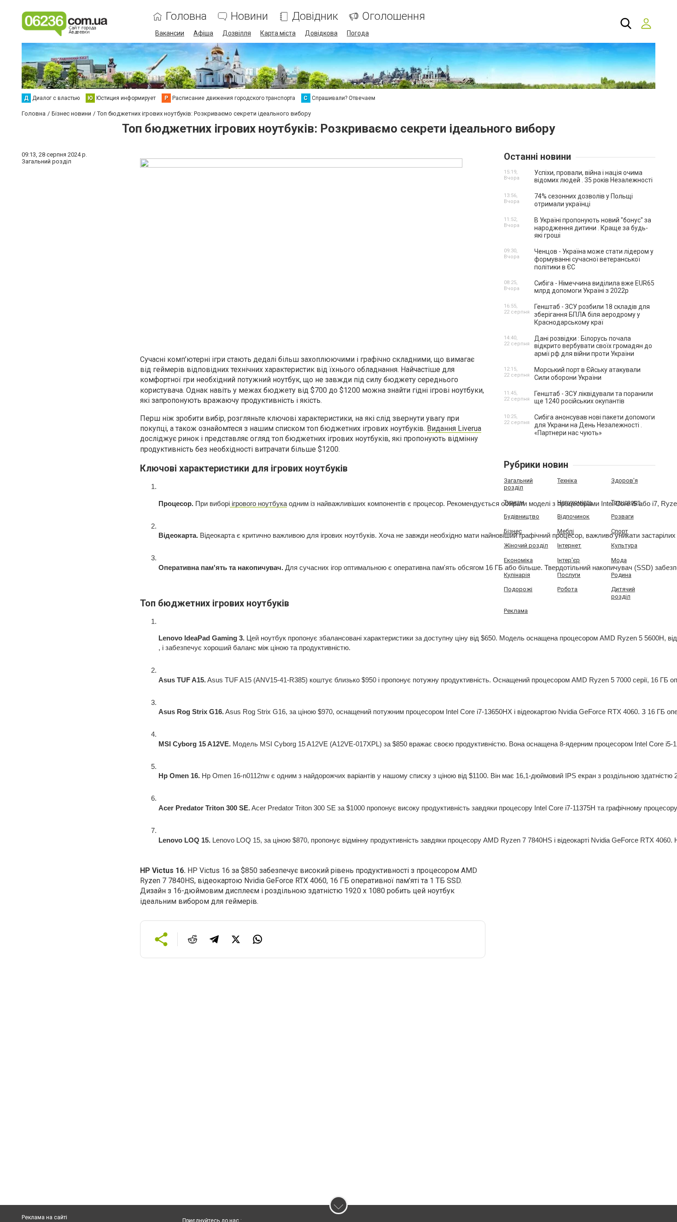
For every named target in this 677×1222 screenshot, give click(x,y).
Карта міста (278, 33)
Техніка (567, 480)
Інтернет (569, 545)
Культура (624, 545)
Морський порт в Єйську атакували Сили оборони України (587, 373)
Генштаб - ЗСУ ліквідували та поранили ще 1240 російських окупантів (593, 397)
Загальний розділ (518, 484)
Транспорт (626, 502)
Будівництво (521, 516)
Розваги (622, 516)
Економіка (518, 560)
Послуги (568, 574)
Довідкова (321, 33)
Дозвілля (236, 33)
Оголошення (393, 16)
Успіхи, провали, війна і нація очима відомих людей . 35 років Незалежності (593, 176)
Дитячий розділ (623, 593)
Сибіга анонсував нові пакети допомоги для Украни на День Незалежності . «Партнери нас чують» (594, 424)
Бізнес (513, 531)
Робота (567, 589)
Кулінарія (517, 574)
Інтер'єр (568, 560)
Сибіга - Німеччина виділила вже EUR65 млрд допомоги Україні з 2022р (594, 287)
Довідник (315, 16)
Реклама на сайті (44, 1217)
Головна (186, 16)
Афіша (203, 33)
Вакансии (169, 33)
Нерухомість (575, 502)
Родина (621, 574)
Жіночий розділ (526, 545)
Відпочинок (573, 516)
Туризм (514, 502)
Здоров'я (624, 480)
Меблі (565, 531)
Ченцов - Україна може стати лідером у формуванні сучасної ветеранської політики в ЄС (594, 259)
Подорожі (518, 589)
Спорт (619, 531)
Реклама (516, 610)
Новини (249, 16)
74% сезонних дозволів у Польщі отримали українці (583, 200)
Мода (619, 560)
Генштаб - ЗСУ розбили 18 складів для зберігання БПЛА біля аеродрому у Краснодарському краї (592, 314)
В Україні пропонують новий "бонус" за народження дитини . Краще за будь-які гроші (592, 227)
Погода (358, 33)
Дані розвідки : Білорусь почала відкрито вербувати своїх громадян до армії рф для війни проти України (593, 346)
